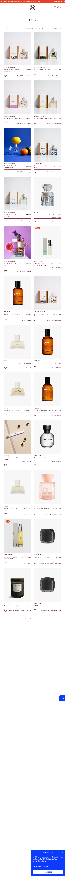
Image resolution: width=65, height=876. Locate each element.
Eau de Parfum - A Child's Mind (43, 363)
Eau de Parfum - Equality (12, 314)
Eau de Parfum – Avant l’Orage (11, 215)
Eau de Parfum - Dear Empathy (43, 410)
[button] (52, 7)
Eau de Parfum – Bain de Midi (43, 118)
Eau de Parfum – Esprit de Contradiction (12, 166)
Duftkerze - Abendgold (11, 606)
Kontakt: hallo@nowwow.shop (48, 1)
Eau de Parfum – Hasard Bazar (41, 166)
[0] (55, 7)
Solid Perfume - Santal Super (43, 557)
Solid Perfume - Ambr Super (42, 606)
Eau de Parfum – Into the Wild (42, 70)
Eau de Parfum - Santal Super (43, 458)
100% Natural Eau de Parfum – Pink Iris (11, 558)
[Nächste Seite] (44, 618)
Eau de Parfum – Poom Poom (13, 118)
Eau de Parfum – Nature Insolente (12, 70)
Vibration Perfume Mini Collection (11, 458)
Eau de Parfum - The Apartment (10, 509)
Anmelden (48, 872)
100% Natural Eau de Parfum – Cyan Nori (40, 264)
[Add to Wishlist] (5, 76)
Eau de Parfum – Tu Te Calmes (41, 315)
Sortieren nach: (29, 28)
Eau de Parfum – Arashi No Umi (12, 264)
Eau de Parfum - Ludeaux (42, 508)
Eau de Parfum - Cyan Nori (12, 410)
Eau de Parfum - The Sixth (42, 215)
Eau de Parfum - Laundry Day (13, 363)
